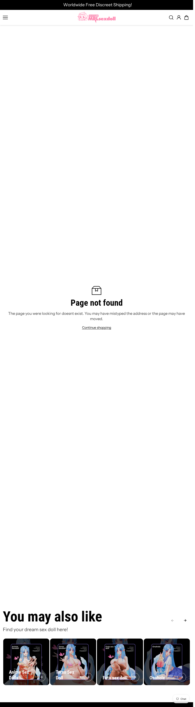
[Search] (171, 17)
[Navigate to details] (41, 677)
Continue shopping (96, 327)
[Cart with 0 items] (186, 17)
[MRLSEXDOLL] (97, 17)
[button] (186, 17)
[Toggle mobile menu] (39, 17)
